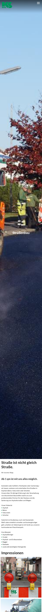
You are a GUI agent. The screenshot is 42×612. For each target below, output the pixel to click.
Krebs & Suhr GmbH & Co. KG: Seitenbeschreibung (7, 5)
